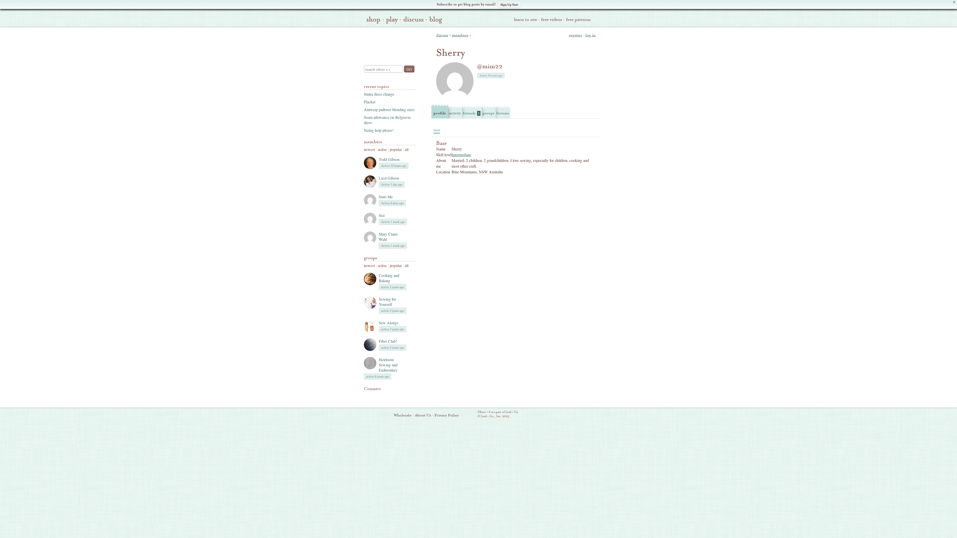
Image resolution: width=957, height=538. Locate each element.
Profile (439, 113)
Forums (502, 113)
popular (396, 149)
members (460, 35)
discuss (413, 19)
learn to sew (525, 19)
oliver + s (388, 42)
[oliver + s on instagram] (401, 396)
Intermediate (461, 154)
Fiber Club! (388, 341)
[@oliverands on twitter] (392, 396)
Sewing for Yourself (387, 301)
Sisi (382, 215)
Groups (370, 258)
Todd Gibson (389, 159)
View (436, 130)
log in (590, 35)
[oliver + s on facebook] (384, 396)
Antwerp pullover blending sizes (389, 109)
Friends (471, 113)
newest (369, 149)
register (575, 35)
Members (373, 142)
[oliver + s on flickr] (375, 396)
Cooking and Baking (389, 278)
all (406, 149)
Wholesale (402, 415)
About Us (423, 415)
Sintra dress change (379, 94)
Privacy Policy (446, 415)
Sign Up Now (509, 4)
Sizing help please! (379, 130)
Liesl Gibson (389, 178)
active (382, 149)
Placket (369, 101)
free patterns (578, 19)
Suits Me (386, 196)
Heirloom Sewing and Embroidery (388, 365)
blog (435, 19)
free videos (551, 19)
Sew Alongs (388, 322)
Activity (455, 113)
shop (373, 19)
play (392, 19)
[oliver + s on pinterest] (367, 396)
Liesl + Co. (471, 414)
